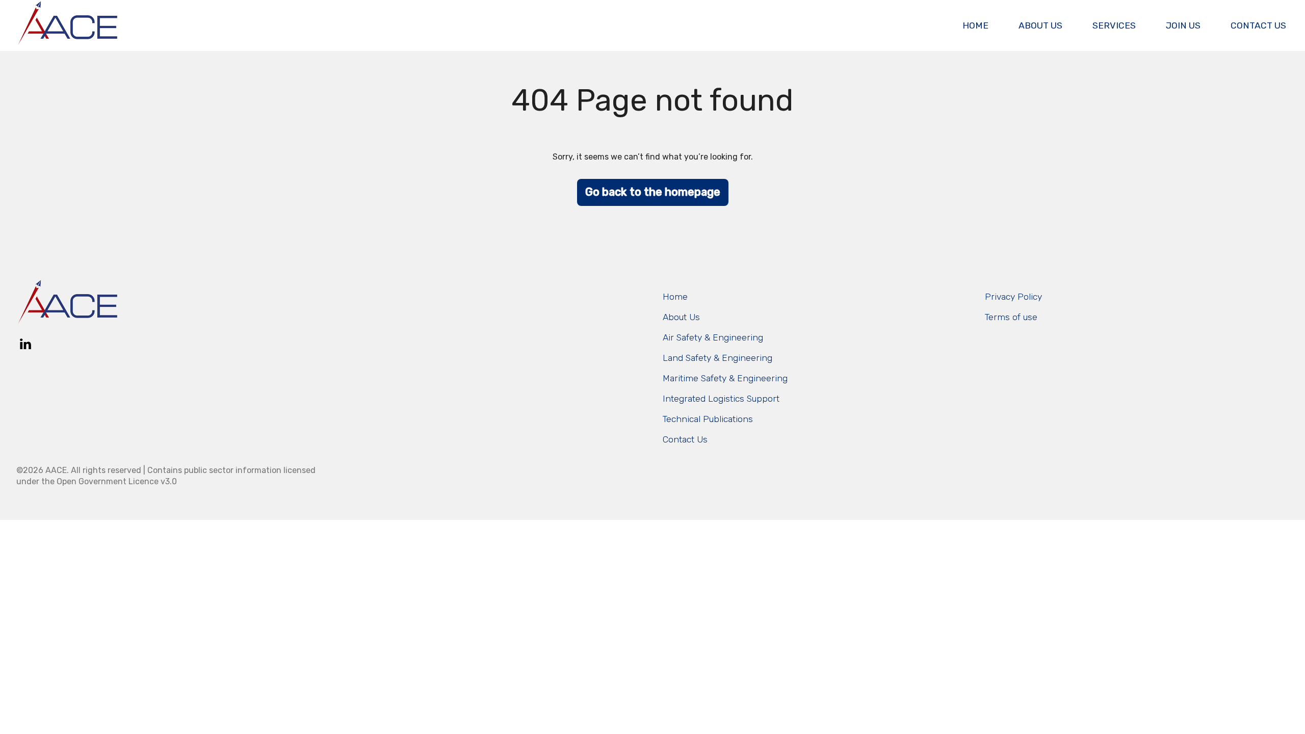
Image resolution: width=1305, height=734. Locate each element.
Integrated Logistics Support (721, 399)
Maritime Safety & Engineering (725, 378)
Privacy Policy (1013, 297)
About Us (1040, 25)
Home (975, 25)
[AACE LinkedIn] (25, 344)
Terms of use (1011, 317)
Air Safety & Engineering (713, 337)
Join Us (1183, 25)
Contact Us (1258, 25)
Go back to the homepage (652, 192)
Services (1114, 25)
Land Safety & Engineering (717, 358)
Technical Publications (708, 419)
